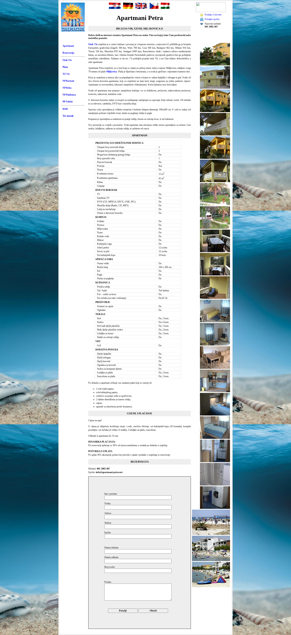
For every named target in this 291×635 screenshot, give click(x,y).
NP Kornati (68, 80)
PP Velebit (68, 101)
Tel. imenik (68, 116)
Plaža (65, 67)
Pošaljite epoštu (212, 19)
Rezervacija (68, 52)
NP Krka (67, 87)
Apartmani (68, 45)
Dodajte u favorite (213, 14)
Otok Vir (67, 60)
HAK (65, 109)
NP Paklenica (69, 94)
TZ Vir (66, 74)
